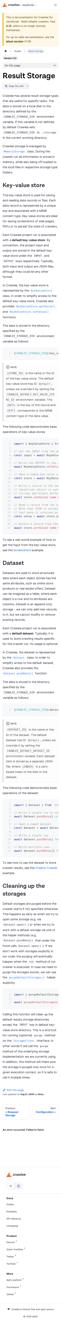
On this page (12, 65)
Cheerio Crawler (46, 868)
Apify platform (14, 1280)
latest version (14, 41)
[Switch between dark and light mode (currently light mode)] (15, 1186)
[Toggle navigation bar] (55, 5)
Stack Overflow (15, 1249)
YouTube (11, 1263)
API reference (14, 1218)
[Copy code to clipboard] (53, 352)
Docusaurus (13, 1287)
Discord (11, 1242)
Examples (12, 1211)
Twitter (10, 1256)
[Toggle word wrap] (47, 352)
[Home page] (6, 51)
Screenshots (22, 550)
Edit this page (15, 1090)
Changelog (12, 1225)
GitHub (10, 1294)
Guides (10, 1204)
